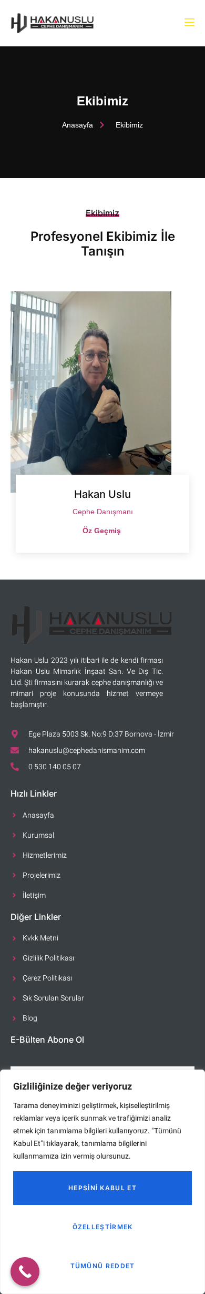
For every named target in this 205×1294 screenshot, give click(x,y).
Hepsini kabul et (102, 1188)
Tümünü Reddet (102, 1266)
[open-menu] (188, 23)
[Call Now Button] (25, 1271)
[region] (102, 1182)
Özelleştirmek (103, 1227)
